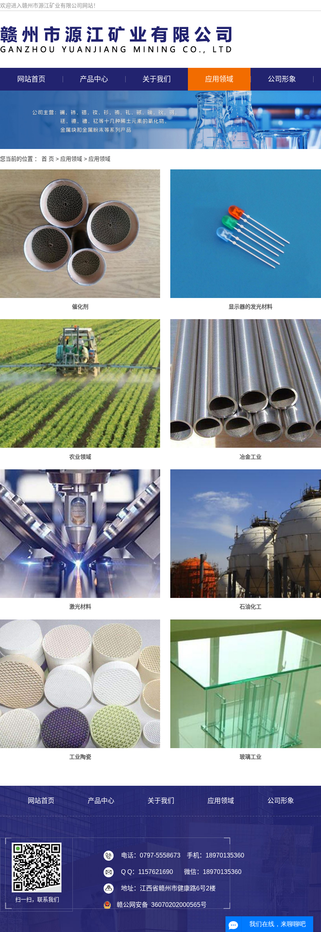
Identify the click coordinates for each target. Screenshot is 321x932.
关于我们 (156, 79)
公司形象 (282, 79)
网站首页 (31, 79)
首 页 (47, 159)
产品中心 (94, 79)
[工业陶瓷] (80, 684)
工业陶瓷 (80, 757)
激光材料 (80, 606)
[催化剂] (80, 233)
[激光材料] (80, 533)
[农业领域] (80, 383)
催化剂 (80, 306)
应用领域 (219, 79)
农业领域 (80, 457)
